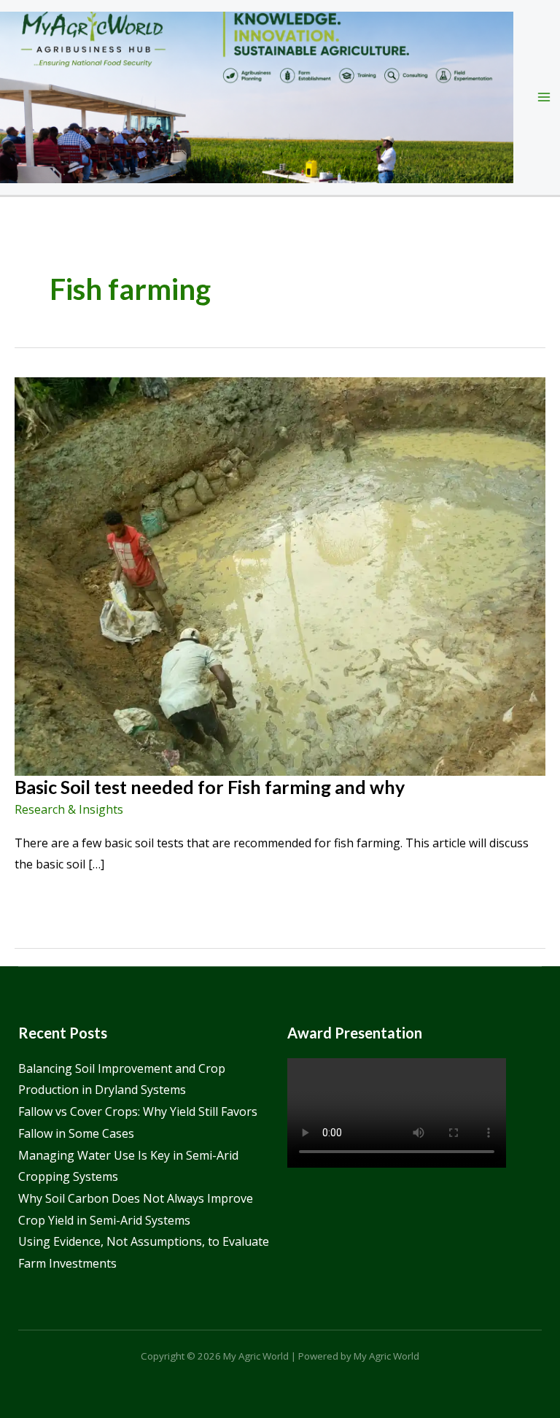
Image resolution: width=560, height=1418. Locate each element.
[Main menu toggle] (544, 97)
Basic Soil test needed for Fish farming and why (210, 787)
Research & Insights (69, 809)
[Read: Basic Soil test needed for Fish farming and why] (280, 575)
